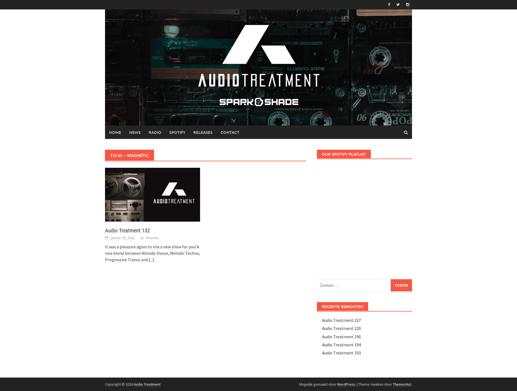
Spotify (177, 132)
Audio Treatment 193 (341, 352)
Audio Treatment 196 (341, 336)
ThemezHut (402, 384)
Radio (155, 132)
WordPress (346, 384)
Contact (230, 132)
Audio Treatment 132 (127, 230)
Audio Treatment (147, 384)
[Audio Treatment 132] (152, 194)
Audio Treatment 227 (341, 320)
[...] (151, 259)
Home (115, 132)
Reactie (152, 237)
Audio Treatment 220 (341, 328)
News (135, 132)
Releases (202, 132)
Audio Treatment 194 (341, 344)
